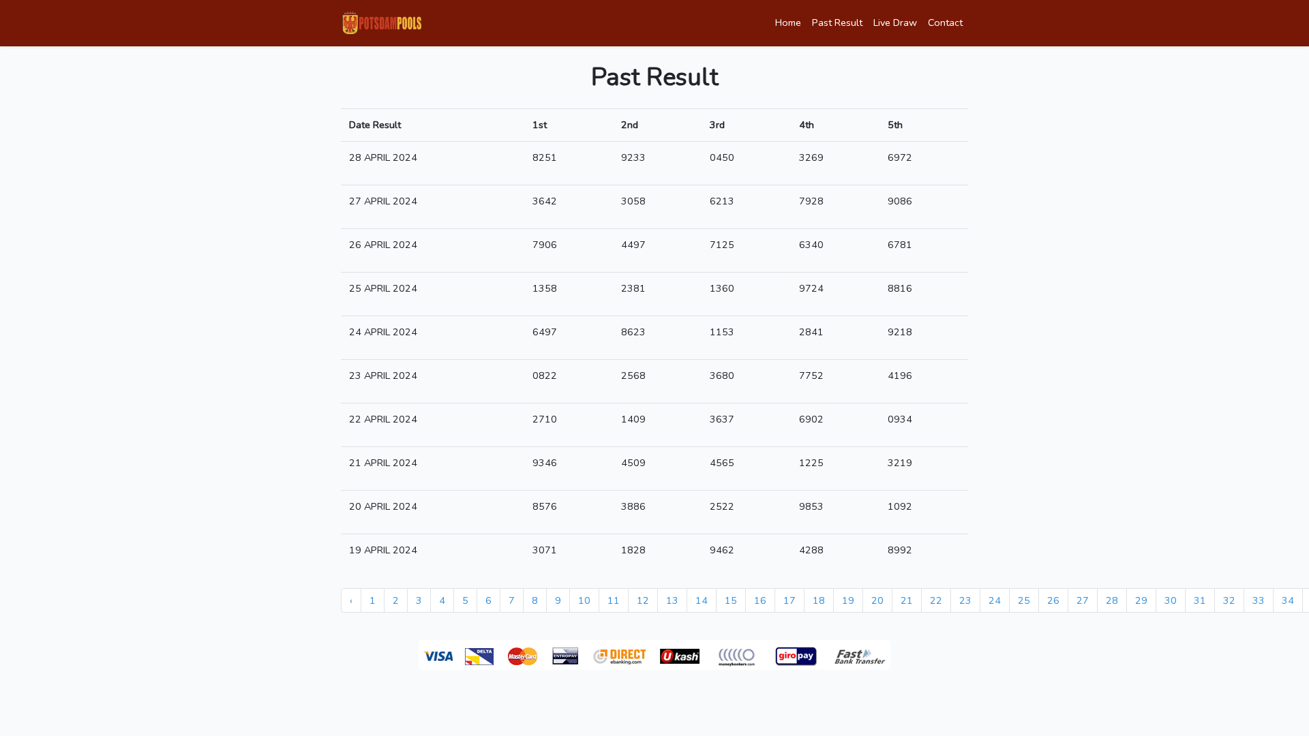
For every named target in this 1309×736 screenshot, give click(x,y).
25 (1024, 600)
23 (965, 600)
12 (643, 600)
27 (1083, 600)
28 (1112, 600)
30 (1170, 600)
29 (1141, 600)
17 (789, 600)
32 (1229, 600)
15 (731, 600)
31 (1200, 600)
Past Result (837, 22)
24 (995, 600)
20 (877, 600)
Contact (945, 22)
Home (788, 22)
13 (672, 600)
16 (760, 600)
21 (907, 600)
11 (613, 600)
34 (1288, 600)
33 (1258, 600)
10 (584, 600)
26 (1053, 600)
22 (936, 600)
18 (819, 600)
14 (701, 600)
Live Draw (895, 22)
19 (848, 600)
